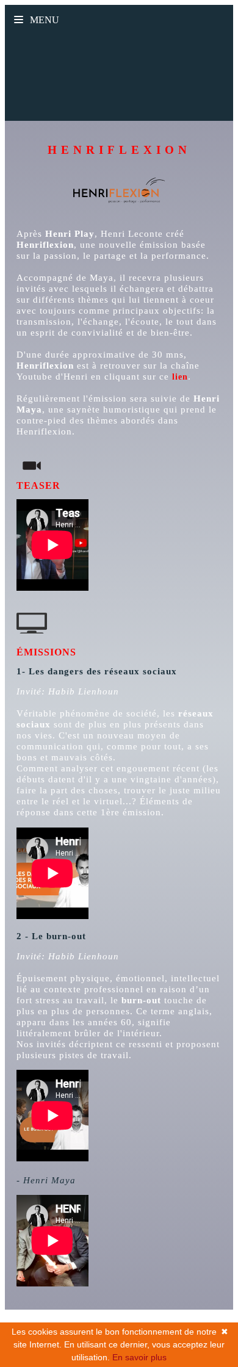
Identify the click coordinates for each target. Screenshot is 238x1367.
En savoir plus (139, 1357)
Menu (43, 20)
